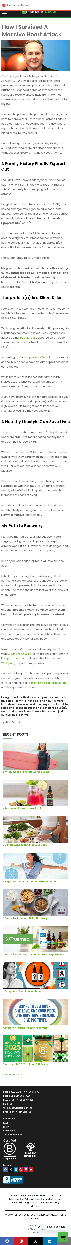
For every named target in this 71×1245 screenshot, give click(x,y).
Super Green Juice (19, 654)
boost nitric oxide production (47, 683)
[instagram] (26, 1169)
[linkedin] (16, 1169)
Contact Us (9, 1118)
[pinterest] (21, 1169)
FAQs (5, 1122)
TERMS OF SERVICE (36, 1228)
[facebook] (5, 1169)
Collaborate (9, 1130)
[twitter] (10, 1169)
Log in (6, 1126)
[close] (68, 3)
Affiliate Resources (12, 1134)
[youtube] (31, 1169)
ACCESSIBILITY (35, 1232)
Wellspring (8, 663)
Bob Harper (27, 338)
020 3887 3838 (23, 1095)
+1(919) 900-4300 (30, 1091)
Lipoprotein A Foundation (40, 357)
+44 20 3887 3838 (24, 1100)
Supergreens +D (14, 658)
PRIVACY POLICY (35, 1225)
